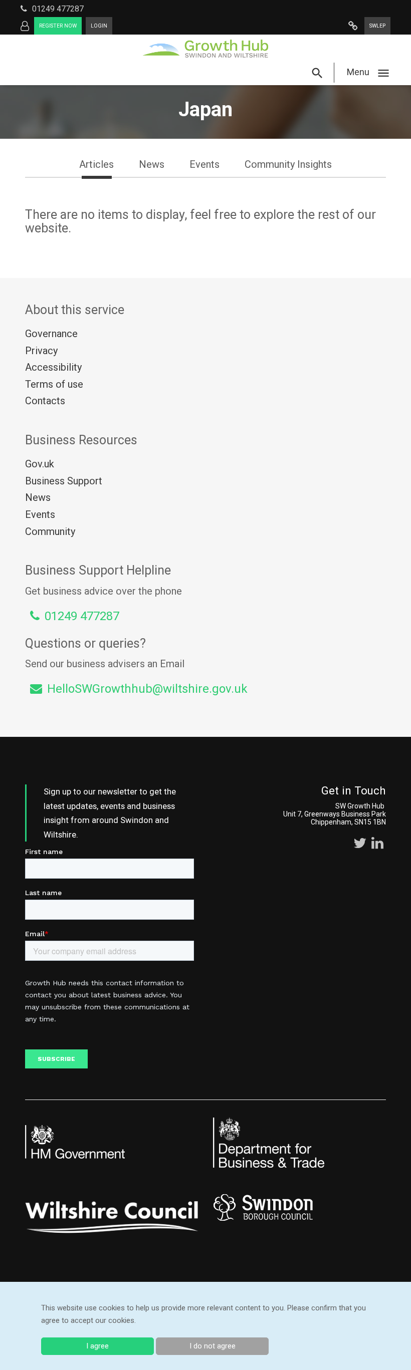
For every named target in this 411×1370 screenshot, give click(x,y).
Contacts (45, 401)
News (38, 497)
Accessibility (53, 367)
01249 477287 (58, 9)
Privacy (41, 351)
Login (99, 26)
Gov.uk (39, 464)
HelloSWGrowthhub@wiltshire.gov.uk (147, 689)
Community (50, 531)
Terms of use (54, 384)
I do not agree (212, 1345)
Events (40, 514)
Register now (58, 26)
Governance (51, 334)
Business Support (63, 481)
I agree (97, 1345)
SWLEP (377, 26)
